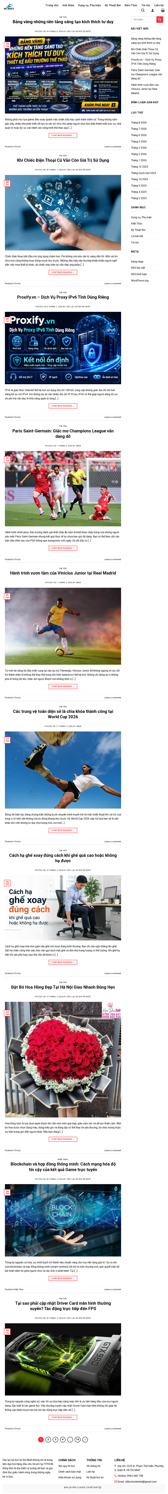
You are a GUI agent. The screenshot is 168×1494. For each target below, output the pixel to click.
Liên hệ (159, 5)
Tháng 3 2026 (139, 147)
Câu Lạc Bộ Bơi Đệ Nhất (79, 31)
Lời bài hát (137, 236)
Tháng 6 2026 (139, 135)
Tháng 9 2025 (139, 185)
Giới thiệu (68, 5)
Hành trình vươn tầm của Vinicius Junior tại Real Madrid (63, 573)
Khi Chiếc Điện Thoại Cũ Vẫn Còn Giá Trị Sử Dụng (63, 160)
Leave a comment (112, 146)
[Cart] (163, 10)
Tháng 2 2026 (139, 154)
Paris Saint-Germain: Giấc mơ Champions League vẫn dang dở (146, 74)
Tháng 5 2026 (139, 141)
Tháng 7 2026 (139, 128)
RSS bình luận (139, 274)
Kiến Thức (131, 5)
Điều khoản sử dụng (69, 1477)
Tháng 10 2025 (139, 179)
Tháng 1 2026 (139, 160)
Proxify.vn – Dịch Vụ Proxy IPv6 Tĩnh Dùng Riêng (63, 297)
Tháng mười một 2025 (143, 173)
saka (78, 446)
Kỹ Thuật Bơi (113, 5)
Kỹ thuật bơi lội (95, 1477)
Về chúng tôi (93, 1466)
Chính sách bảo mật (69, 1471)
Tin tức (145, 5)
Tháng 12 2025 (139, 166)
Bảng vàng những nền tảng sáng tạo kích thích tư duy (63, 21)
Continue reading (63, 135)
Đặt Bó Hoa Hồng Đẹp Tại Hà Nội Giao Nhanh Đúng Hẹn (63, 987)
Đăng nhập (137, 261)
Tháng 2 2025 (139, 198)
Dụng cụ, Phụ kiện (89, 5)
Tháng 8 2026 (139, 122)
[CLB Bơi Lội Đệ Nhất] (12, 8)
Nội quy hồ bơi (66, 1466)
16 (77, 1439)
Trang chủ (51, 5)
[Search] (142, 10)
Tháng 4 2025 (139, 191)
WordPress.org (139, 280)
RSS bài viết (138, 267)
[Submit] (160, 19)
